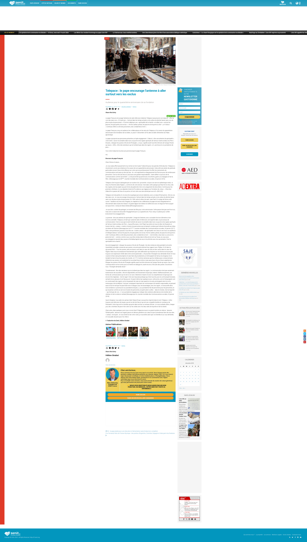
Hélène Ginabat (126, 106)
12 (186, 375)
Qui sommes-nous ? (249, 534)
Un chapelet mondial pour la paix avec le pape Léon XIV (193, 321)
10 (180, 375)
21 (192, 378)
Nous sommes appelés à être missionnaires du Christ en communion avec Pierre (189, 278)
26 (186, 381)
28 (192, 381)
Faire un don (82, 3)
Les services (267, 534)
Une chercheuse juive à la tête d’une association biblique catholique (89, 32)
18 (183, 378)
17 (180, 378)
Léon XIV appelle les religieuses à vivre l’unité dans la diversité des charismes (240, 32)
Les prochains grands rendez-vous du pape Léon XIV (183, 416)
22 (195, 378)
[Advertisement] (153, 18)
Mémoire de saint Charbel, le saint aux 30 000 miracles (193, 329)
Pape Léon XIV (34, 3)
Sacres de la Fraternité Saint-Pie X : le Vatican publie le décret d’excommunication (193, 313)
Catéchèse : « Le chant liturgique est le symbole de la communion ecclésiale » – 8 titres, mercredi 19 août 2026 (189, 284)
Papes (107, 38)
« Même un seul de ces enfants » (282, 32)
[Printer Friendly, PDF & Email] (171, 116)
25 (183, 381)
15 (195, 375)
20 (189, 378)
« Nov (180, 388)
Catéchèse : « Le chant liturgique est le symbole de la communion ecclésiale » (142, 32)
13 (189, 375)
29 (195, 381)
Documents (72, 3)
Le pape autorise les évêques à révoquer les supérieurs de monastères (192, 347)
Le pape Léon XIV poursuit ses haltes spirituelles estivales (183, 428)
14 (192, 375)
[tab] (184, 498)
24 (180, 381)
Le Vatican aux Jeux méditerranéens (49, 32)
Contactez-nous (296, 534)
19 (186, 378)
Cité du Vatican (46, 3)
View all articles (110, 365)
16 (198, 375)
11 (183, 375)
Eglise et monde (59, 3)
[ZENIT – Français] (19, 3)
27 (189, 381)
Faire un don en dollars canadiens (140, 398)
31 (180, 384)
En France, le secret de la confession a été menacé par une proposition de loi (192, 338)
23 (198, 378)
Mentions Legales (277, 534)
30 (198, 381)
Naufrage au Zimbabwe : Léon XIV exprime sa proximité (192, 32)
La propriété (259, 534)
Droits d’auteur (287, 534)
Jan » (184, 388)
